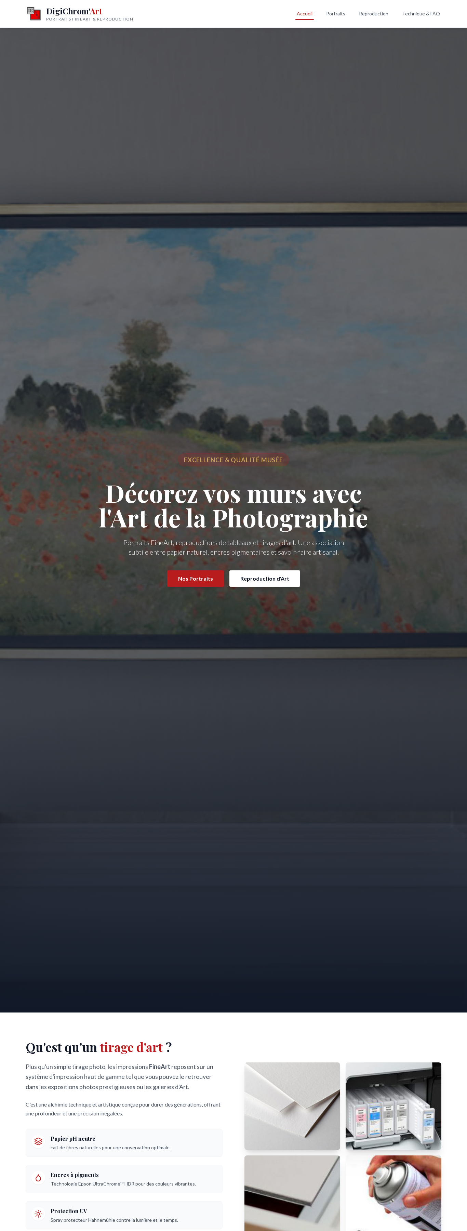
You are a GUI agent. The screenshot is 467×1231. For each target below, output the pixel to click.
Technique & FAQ (421, 13)
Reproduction (373, 13)
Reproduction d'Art (264, 578)
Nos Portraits (195, 578)
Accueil (304, 13)
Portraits (335, 13)
